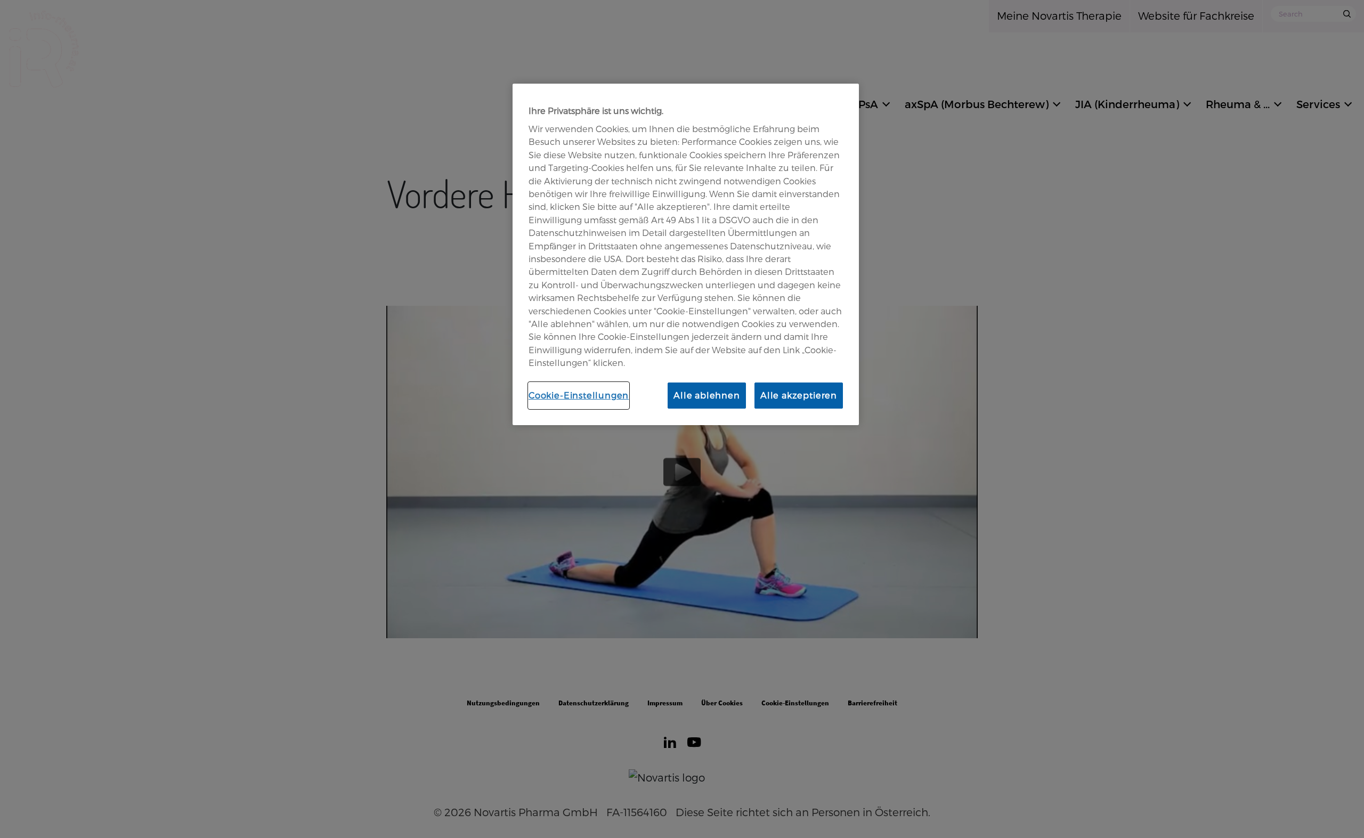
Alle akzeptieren (798, 395)
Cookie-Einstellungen (579, 395)
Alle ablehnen (706, 395)
